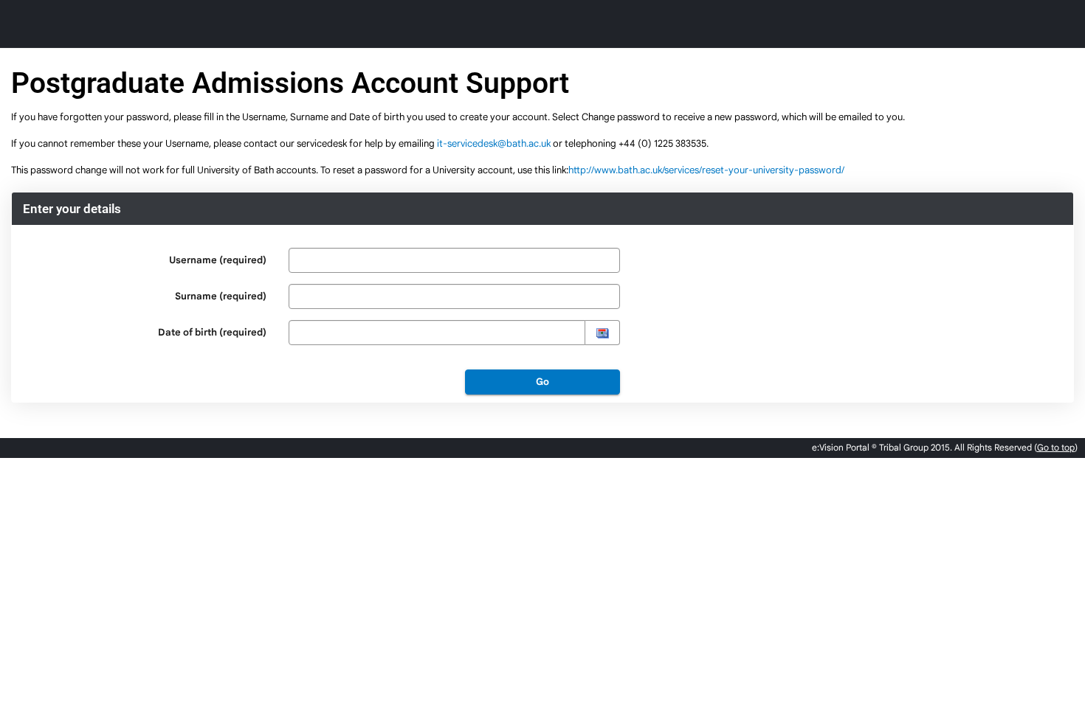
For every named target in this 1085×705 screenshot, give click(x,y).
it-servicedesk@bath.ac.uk (494, 143)
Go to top (1056, 447)
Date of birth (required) (212, 332)
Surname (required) (220, 296)
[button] (602, 332)
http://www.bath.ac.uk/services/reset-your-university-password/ (706, 170)
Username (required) (217, 260)
